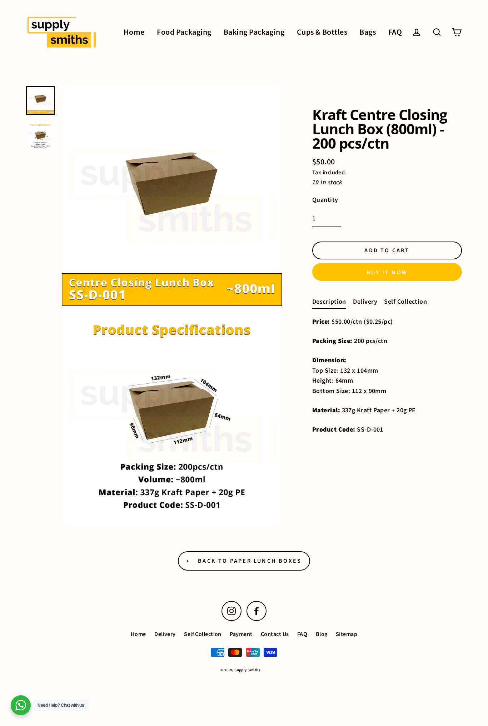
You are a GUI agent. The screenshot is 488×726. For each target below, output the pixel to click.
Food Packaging (184, 32)
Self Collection (405, 301)
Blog (322, 634)
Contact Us (275, 634)
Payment (241, 634)
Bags (367, 32)
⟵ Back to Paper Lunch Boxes (244, 561)
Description (329, 301)
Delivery (365, 301)
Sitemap (346, 634)
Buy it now (387, 273)
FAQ (395, 32)
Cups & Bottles (322, 32)
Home (134, 32)
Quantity (325, 199)
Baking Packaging (254, 32)
